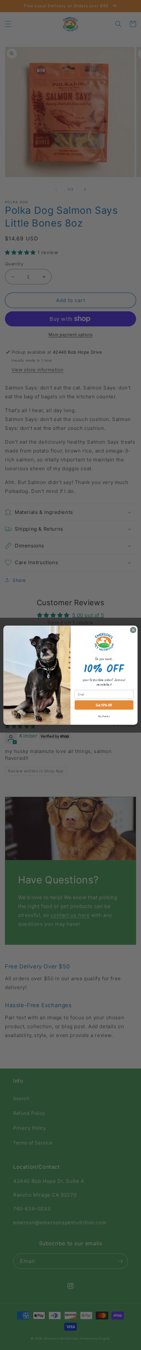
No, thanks (104, 716)
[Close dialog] (133, 630)
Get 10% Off (104, 704)
